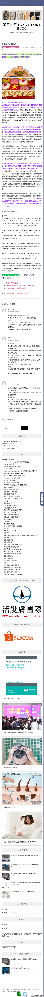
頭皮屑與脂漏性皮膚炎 (10, 572)
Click (42, 499)
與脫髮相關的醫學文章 (10, 561)
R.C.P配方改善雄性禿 (10, 480)
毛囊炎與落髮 (8, 542)
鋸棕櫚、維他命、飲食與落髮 (10, 47)
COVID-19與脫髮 (9, 464)
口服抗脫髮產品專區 (10, 508)
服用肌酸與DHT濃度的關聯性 (16, 288)
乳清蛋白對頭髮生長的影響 (12, 496)
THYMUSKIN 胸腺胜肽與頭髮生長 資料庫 (16, 485)
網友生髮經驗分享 (9, 558)
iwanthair (24, 47)
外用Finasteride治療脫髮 (11, 515)
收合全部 (11, 459)
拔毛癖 (6, 528)
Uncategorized (8, 487)
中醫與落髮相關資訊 (10, 494)
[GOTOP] (25, 993)
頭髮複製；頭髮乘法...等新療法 (13, 574)
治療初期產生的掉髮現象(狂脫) (13, 544)
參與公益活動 (8, 503)
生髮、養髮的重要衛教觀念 (12, 551)
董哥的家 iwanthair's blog (22, 26)
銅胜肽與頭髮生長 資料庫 (11, 565)
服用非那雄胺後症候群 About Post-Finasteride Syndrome (21, 535)
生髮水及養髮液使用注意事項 (12, 554)
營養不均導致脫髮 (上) (13, 283)
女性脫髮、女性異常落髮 (11, 517)
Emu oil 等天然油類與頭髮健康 (13, 466)
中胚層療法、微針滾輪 (10, 492)
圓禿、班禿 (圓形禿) (10, 512)
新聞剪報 (6, 533)
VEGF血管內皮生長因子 (11, 489)
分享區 (6, 501)
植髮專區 (6, 538)
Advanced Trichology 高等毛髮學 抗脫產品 (16, 462)
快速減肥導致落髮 (9, 524)
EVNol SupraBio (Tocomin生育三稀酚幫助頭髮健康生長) (20, 471)
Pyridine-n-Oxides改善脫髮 (12, 478)
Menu (6, 3)
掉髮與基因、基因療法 (10, 531)
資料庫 (6, 563)
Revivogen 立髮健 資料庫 (11, 482)
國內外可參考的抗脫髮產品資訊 (13, 510)
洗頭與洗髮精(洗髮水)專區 (11, 547)
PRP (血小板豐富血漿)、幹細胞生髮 (14, 476)
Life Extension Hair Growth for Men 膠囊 (20, 285)
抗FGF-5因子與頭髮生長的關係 (13, 526)
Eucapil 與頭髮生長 (9, 469)
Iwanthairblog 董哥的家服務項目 (13, 473)
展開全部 (4, 459)
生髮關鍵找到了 (8, 556)
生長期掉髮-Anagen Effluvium (13, 549)
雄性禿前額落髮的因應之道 (12, 570)
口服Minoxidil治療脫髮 (10, 505)
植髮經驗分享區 (8, 540)
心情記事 (6, 522)
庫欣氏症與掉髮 (8, 519)
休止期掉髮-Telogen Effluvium (13, 499)
